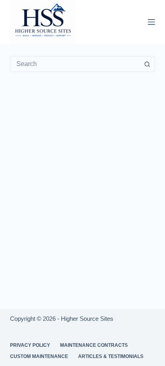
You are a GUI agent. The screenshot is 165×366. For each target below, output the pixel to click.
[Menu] (151, 22)
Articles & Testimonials (110, 356)
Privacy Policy (30, 345)
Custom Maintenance (39, 356)
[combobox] (75, 64)
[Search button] (147, 64)
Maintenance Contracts (94, 345)
